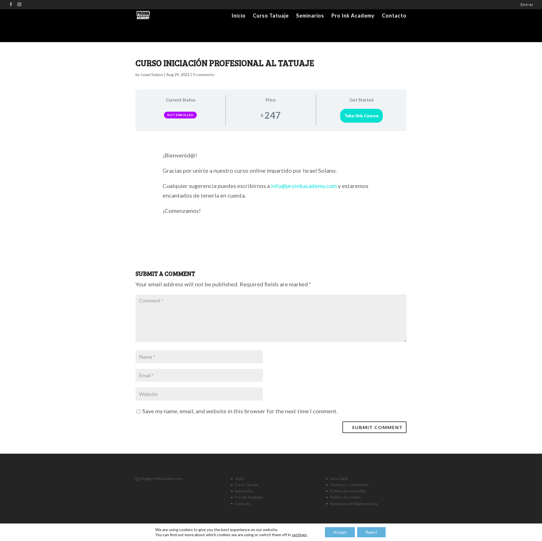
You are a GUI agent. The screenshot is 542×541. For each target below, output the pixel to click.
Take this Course (361, 115)
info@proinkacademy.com (304, 185)
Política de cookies (345, 497)
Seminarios (310, 16)
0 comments (204, 74)
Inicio (238, 16)
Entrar (527, 5)
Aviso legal (339, 478)
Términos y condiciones (349, 484)
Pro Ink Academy (353, 16)
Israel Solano (152, 74)
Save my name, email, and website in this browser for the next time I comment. (240, 411)
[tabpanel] (271, 190)
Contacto (394, 16)
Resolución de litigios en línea (354, 503)
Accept (339, 532)
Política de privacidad (348, 491)
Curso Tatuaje (271, 16)
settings (299, 534)
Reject (371, 532)
